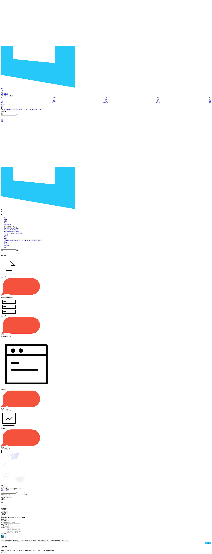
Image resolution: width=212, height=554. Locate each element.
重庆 (210, 101)
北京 (2, 97)
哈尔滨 (158, 102)
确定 (17, 250)
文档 (2, 88)
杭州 (2, 99)
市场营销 (6, 109)
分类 (5, 238)
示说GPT (6, 243)
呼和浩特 (105, 102)
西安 (54, 101)
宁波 (2, 101)
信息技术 (12, 109)
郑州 (158, 101)
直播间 (6, 94)
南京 (210, 97)
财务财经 (28, 109)
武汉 (54, 99)
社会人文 (23, 109)
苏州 (210, 99)
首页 (5, 217)
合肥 (158, 99)
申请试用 (6, 245)
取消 (6, 512)
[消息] (1, 117)
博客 (2, 106)
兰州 (2, 102)
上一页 (3, 490)
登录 (2, 119)
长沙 (106, 101)
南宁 (53, 102)
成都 (106, 99)
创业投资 (17, 109)
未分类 (39, 109)
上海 (54, 97)
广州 (106, 97)
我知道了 (3, 552)
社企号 (3, 104)
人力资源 (34, 109)
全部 (2, 94)
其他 (210, 102)
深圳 (158, 97)
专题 (2, 90)
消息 (5, 242)
